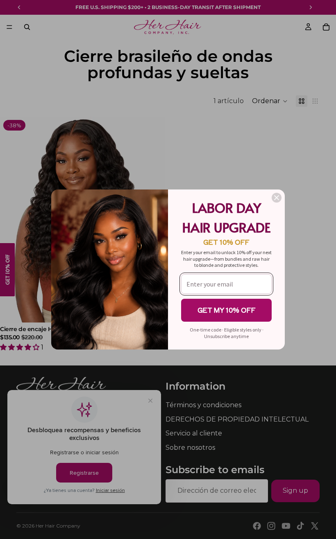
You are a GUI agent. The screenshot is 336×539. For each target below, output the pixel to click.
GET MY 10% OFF (227, 310)
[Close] (277, 198)
